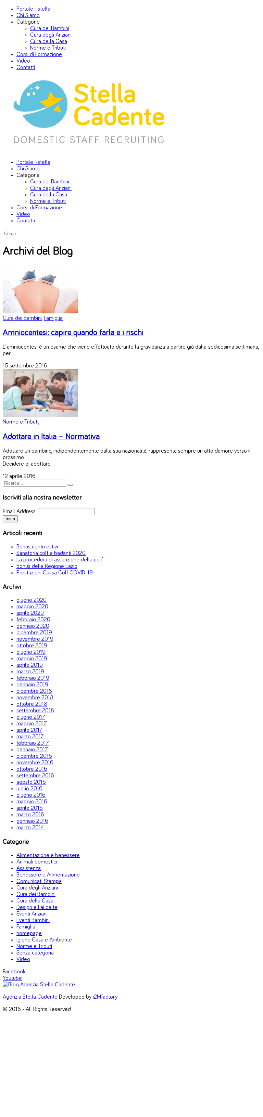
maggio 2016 (31, 802)
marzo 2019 (30, 672)
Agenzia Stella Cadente (30, 997)
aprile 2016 (29, 808)
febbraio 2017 (32, 743)
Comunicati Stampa (39, 881)
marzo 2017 (29, 737)
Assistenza (28, 868)
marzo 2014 (30, 828)
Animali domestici (36, 862)
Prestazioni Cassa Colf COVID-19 (54, 573)
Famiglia (53, 318)
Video (23, 61)
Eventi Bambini (33, 920)
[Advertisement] (131, 1066)
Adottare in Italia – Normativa (51, 436)
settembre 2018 (35, 711)
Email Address (19, 512)
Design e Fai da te (37, 907)
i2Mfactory (105, 997)
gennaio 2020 (32, 626)
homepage (29, 933)
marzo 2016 (30, 815)
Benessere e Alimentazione (48, 875)
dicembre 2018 (34, 691)
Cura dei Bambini (49, 28)
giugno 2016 (31, 795)
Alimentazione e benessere (48, 855)
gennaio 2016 (32, 821)
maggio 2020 (32, 607)
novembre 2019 (34, 639)
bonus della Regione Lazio (46, 566)
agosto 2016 (31, 782)
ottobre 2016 (31, 769)
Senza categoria (35, 953)
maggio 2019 (31, 659)
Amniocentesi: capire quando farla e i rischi (73, 332)
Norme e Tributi (48, 48)
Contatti (25, 67)
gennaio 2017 (32, 750)
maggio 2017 (31, 724)
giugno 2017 (30, 717)
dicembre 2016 (34, 756)
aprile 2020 (30, 613)
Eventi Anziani (32, 914)
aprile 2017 (29, 730)
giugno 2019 (31, 652)
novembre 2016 (34, 763)
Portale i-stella (33, 9)
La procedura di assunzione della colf (59, 560)
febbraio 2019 (32, 678)
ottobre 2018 (31, 704)
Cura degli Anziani (51, 35)
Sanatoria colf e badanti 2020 (51, 553)
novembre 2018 (34, 698)
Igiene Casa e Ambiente (44, 940)
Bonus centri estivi (37, 547)
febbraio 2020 (33, 620)
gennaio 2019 (32, 685)
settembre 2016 (35, 776)
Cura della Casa (48, 41)
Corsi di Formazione (39, 54)
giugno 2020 (31, 600)
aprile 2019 (29, 665)
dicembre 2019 (34, 633)
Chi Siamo (28, 15)
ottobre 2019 (31, 646)
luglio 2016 (29, 789)
